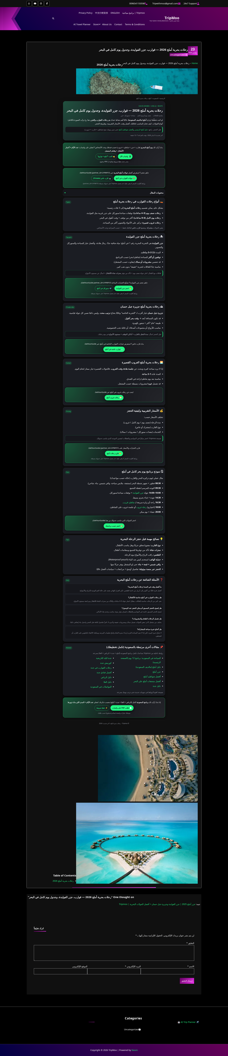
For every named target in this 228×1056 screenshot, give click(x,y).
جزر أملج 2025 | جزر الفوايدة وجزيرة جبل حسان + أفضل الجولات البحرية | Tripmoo (157, 904)
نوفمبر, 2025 (193, 50)
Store (96, 24)
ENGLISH (115, 12)
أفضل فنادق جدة (104, 672)
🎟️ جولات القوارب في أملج (125, 178)
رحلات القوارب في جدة (101, 667)
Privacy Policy (85, 12)
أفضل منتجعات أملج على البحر (147, 681)
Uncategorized (177, 54)
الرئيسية (162, 98)
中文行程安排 (101, 12)
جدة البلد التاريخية (104, 658)
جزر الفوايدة (138, 492)
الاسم (190, 966)
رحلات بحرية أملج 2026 (63, 880)
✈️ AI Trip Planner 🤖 (188, 1022)
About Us (107, 24)
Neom (135, 1050)
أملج (150, 98)
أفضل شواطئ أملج (126, 129)
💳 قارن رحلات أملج (114, 453)
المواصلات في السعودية (101, 686)
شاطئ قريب (129, 502)
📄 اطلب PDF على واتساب (122, 708)
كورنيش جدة (106, 662)
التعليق (190, 943)
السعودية (155, 98)
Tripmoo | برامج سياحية (133, 12)
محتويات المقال (157, 192)
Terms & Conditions (135, 24)
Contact (118, 24)
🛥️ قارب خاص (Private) (102, 178)
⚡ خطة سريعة (102, 708)
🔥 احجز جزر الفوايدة (123, 288)
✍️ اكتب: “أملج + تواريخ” (106, 156)
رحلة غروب (141, 507)
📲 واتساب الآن (125, 156)
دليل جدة (157, 686)
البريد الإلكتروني (133, 966)
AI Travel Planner (82, 24)
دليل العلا (108, 681)
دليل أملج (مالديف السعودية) (148, 667)
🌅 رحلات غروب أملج (114, 397)
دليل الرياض (106, 677)
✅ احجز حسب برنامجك (114, 526)
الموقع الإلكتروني (79, 966)
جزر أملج (157, 671)
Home (195, 63)
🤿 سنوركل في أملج (104, 288)
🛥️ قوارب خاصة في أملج (114, 349)
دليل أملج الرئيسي (141, 129)
